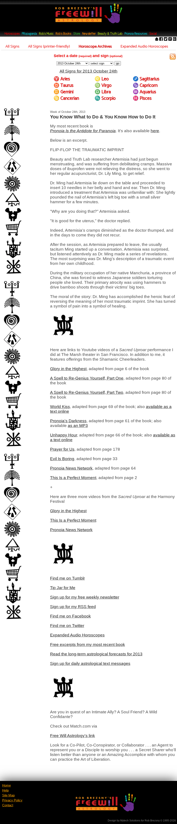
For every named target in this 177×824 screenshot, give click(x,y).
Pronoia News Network (71, 468)
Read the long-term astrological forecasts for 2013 (96, 654)
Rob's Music (46, 34)
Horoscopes (12, 34)
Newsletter (89, 34)
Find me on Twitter (67, 625)
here (155, 131)
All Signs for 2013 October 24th (88, 71)
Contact (7, 805)
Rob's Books (63, 34)
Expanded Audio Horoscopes (77, 635)
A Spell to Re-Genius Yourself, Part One (86, 378)
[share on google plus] (174, 39)
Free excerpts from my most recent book (87, 644)
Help (5, 790)
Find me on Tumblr (67, 578)
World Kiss (60, 406)
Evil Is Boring (62, 458)
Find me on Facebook (70, 616)
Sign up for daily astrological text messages (90, 663)
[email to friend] (156, 39)
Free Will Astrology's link (72, 735)
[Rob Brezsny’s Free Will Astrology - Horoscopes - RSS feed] (172, 57)
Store (76, 34)
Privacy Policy (12, 800)
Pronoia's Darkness (68, 421)
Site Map (8, 795)
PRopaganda (29, 34)
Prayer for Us (62, 449)
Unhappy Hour (63, 435)
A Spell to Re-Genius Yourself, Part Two (86, 392)
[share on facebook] (161, 39)
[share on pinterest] (170, 39)
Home (6, 785)
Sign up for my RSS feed (73, 606)
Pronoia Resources (136, 34)
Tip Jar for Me (62, 587)
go (117, 63)
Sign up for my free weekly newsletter (84, 597)
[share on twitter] (165, 39)
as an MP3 (78, 425)
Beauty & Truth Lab (110, 34)
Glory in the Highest (68, 368)
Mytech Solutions (130, 820)
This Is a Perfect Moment (73, 477)
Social (152, 34)
